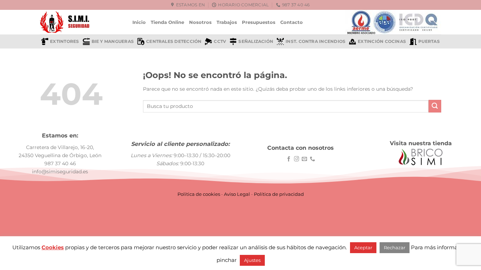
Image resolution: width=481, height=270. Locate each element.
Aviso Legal (237, 194)
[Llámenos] (312, 159)
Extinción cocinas (382, 41)
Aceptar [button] (363, 247)
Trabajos (227, 22)
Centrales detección (173, 41)
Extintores (64, 41)
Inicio (139, 22)
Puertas (429, 41)
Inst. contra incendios (315, 41)
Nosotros (200, 22)
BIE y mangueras (113, 41)
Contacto (291, 22)
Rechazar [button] (394, 247)
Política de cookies (198, 194)
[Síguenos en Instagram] (296, 159)
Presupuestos (258, 22)
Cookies (53, 247)
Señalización (255, 41)
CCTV (220, 41)
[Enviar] (435, 106)
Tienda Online (167, 22)
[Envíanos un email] (304, 159)
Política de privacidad (279, 194)
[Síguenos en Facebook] (289, 159)
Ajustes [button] (252, 260)
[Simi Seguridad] (81, 22)
